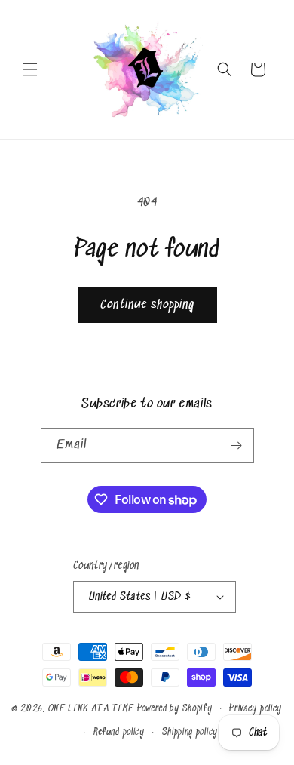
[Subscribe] (236, 445)
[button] (30, 69)
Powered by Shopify (175, 709)
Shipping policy (190, 732)
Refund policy (119, 732)
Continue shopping (147, 305)
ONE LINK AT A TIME (91, 709)
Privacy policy (255, 709)
